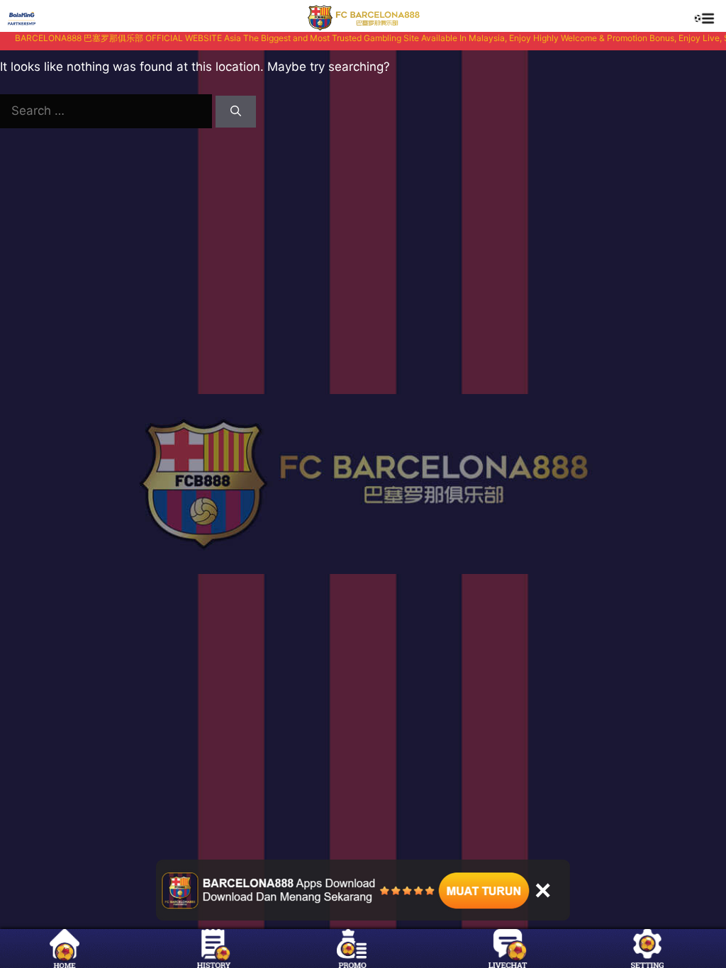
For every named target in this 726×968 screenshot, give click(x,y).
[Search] (236, 112)
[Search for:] (108, 110)
